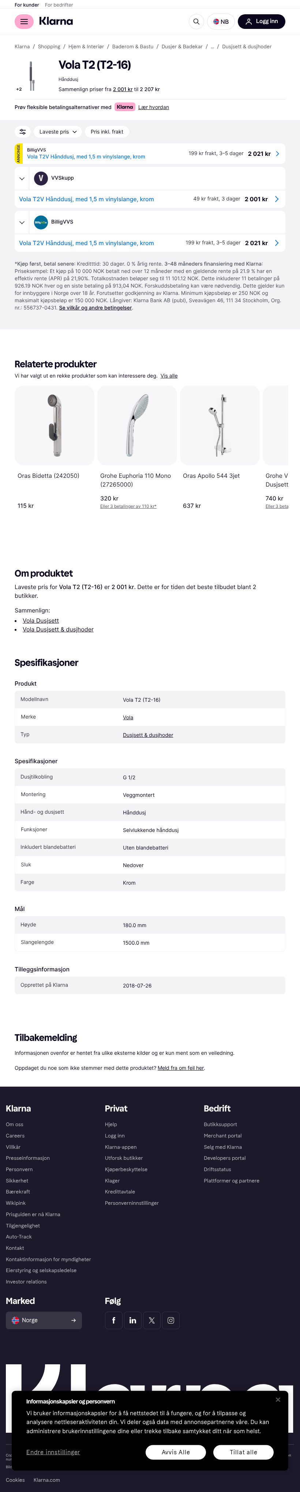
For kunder (27, 5)
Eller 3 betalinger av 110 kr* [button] (128, 506)
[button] (221, 22)
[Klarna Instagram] (171, 1320)
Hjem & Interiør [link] (86, 47)
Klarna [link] (22, 47)
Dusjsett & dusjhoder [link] (246, 47)
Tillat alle (244, 1451)
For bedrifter (59, 5)
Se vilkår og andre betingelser (95, 308)
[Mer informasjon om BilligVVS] (22, 222)
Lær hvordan (153, 107)
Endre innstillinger (53, 1452)
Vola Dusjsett (41, 620)
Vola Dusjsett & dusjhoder (58, 629)
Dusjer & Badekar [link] (182, 47)
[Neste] (275, 447)
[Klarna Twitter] (152, 1320)
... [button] (212, 47)
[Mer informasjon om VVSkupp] (22, 178)
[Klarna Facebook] (114, 1320)
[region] (150, 1430)
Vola (128, 718)
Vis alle (169, 376)
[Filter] (23, 132)
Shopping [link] (49, 47)
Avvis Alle (176, 1451)
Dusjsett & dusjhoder (148, 735)
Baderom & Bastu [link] (133, 47)
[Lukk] (278, 1399)
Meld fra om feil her (181, 1068)
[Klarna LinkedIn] (133, 1320)
